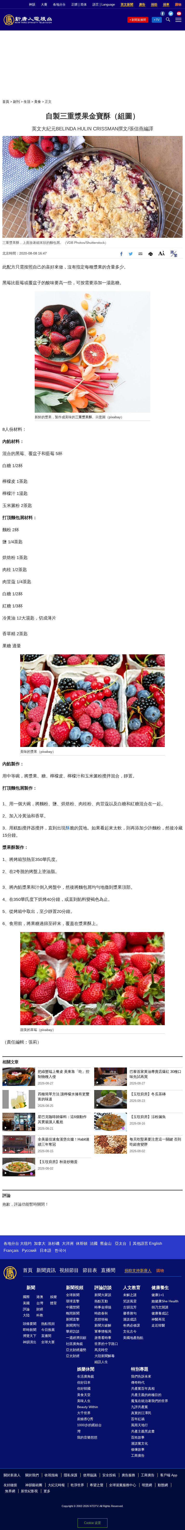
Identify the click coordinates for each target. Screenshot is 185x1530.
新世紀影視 (29, 1491)
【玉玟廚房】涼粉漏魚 (148, 1117)
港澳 (39, 1297)
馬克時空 (101, 1350)
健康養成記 (160, 1313)
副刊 (16, 102)
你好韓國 (84, 1388)
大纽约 (26, 1243)
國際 (26, 1297)
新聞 (30, 1287)
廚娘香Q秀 (85, 1419)
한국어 (60, 1250)
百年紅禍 (138, 1419)
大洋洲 (67, 1243)
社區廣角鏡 (74, 1344)
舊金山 (106, 1243)
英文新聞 (127, 4)
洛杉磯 (53, 1243)
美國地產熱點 (133, 1338)
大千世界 (84, 1413)
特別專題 (139, 1369)
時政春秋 (101, 1313)
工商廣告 (138, 1455)
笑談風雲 (130, 1301)
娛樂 (53, 1297)
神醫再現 (158, 1319)
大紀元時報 (56, 1485)
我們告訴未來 (141, 1376)
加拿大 (40, 1243)
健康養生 (160, 1287)
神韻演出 (29, 1342)
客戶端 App (168, 1475)
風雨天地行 (139, 1425)
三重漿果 (82, 417)
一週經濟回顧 (76, 1338)
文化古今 (130, 1331)
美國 (26, 1303)
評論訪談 (103, 1287)
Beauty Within (87, 1407)
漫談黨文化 (139, 1443)
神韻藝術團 (33, 1485)
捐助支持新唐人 (138, 1271)
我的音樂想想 (87, 1437)
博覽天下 (29, 1336)
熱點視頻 (48, 1324)
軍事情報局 (102, 1331)
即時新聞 (29, 1330)
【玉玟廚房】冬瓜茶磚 (148, 1094)
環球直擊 (72, 1301)
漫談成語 (130, 1319)
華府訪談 (72, 1331)
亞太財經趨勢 (76, 1350)
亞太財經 (72, 1356)
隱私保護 (70, 1475)
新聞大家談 (102, 1295)
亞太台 (120, 1243)
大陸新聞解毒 (104, 1356)
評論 (26, 1309)
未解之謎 (130, 1295)
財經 (39, 1309)
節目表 (90, 1270)
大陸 (26, 1315)
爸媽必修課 (131, 1325)
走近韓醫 (158, 1325)
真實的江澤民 (141, 1413)
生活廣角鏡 (85, 1376)
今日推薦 (48, 1330)
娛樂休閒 (85, 1369)
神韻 (32, 4)
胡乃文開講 (160, 1307)
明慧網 (147, 1485)
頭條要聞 (29, 1324)
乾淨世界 (77, 1485)
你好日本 (84, 1382)
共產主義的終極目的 (146, 1395)
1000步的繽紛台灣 (89, 1428)
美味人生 (84, 1401)
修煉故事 (138, 1449)
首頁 (5, 102)
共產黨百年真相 (143, 1388)
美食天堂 (84, 1395)
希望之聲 (96, 1485)
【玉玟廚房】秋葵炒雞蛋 (58, 1162)
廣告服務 (128, 1475)
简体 (83, 4)
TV (157, 20)
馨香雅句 (130, 1313)
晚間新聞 (72, 1313)
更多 (47, 1491)
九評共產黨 (139, 1407)
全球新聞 (72, 1295)
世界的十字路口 (106, 1344)
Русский (29, 1250)
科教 (39, 1315)
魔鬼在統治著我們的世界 (149, 1401)
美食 (37, 102)
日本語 (45, 1250)
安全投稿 (109, 1475)
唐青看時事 (102, 1338)
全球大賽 (48, 1342)
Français (11, 1250)
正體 (74, 4)
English (155, 1243)
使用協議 (90, 1475)
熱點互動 (101, 1301)
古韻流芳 (130, 1307)
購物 (178, 4)
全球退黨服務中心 (122, 1485)
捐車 (166, 4)
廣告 (142, 4)
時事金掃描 (102, 1307)
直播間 (108, 1270)
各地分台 (59, 4)
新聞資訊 (46, 1270)
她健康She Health (165, 1301)
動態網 (163, 1485)
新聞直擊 (72, 1319)
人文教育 (131, 1287)
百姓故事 (138, 1437)
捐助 (154, 4)
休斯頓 (81, 1243)
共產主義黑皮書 (143, 1431)
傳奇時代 (138, 1382)
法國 (94, 1243)
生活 (27, 102)
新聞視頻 (74, 1287)
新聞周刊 (72, 1325)
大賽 (44, 4)
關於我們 (32, 1475)
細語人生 (101, 1362)
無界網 (10, 1491)
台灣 (39, 1303)
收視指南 (51, 1475)
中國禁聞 (72, 1307)
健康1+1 (158, 1295)
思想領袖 (101, 1319)
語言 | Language (103, 4)
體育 (53, 1303)
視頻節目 (69, 1270)
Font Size (161, 253)
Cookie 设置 (92, 1523)
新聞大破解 (102, 1325)
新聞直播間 (139, 20)
